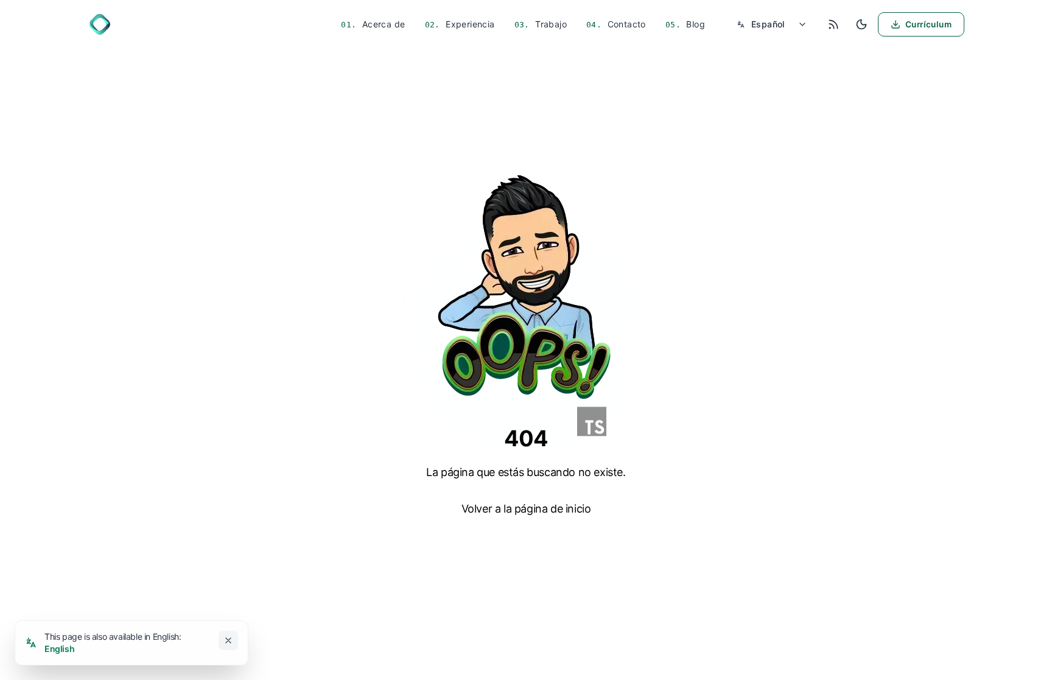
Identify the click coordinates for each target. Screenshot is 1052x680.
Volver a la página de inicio (526, 508)
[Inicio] (100, 24)
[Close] (228, 640)
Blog (694, 24)
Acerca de (382, 24)
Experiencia (469, 24)
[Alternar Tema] (861, 24)
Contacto (625, 24)
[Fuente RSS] (833, 24)
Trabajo (550, 24)
